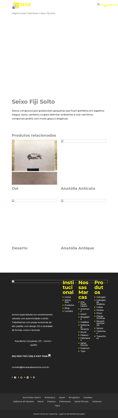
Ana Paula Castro (83, 304)
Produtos (69, 305)
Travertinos (101, 337)
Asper (83, 314)
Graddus (84, 322)
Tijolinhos (101, 332)
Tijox (82, 351)
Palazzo (84, 335)
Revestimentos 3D (100, 323)
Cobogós (101, 297)
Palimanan (33, 13)
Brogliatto (85, 318)
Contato (69, 311)
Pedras (100, 310)
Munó (83, 332)
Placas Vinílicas (100, 317)
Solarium (85, 348)
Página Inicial (18, 13)
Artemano (85, 310)
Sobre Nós (68, 301)
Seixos (99, 328)
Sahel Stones (84, 344)
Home (68, 297)
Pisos (99, 313)
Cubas (99, 307)
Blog (67, 308)
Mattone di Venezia (23, 401)
